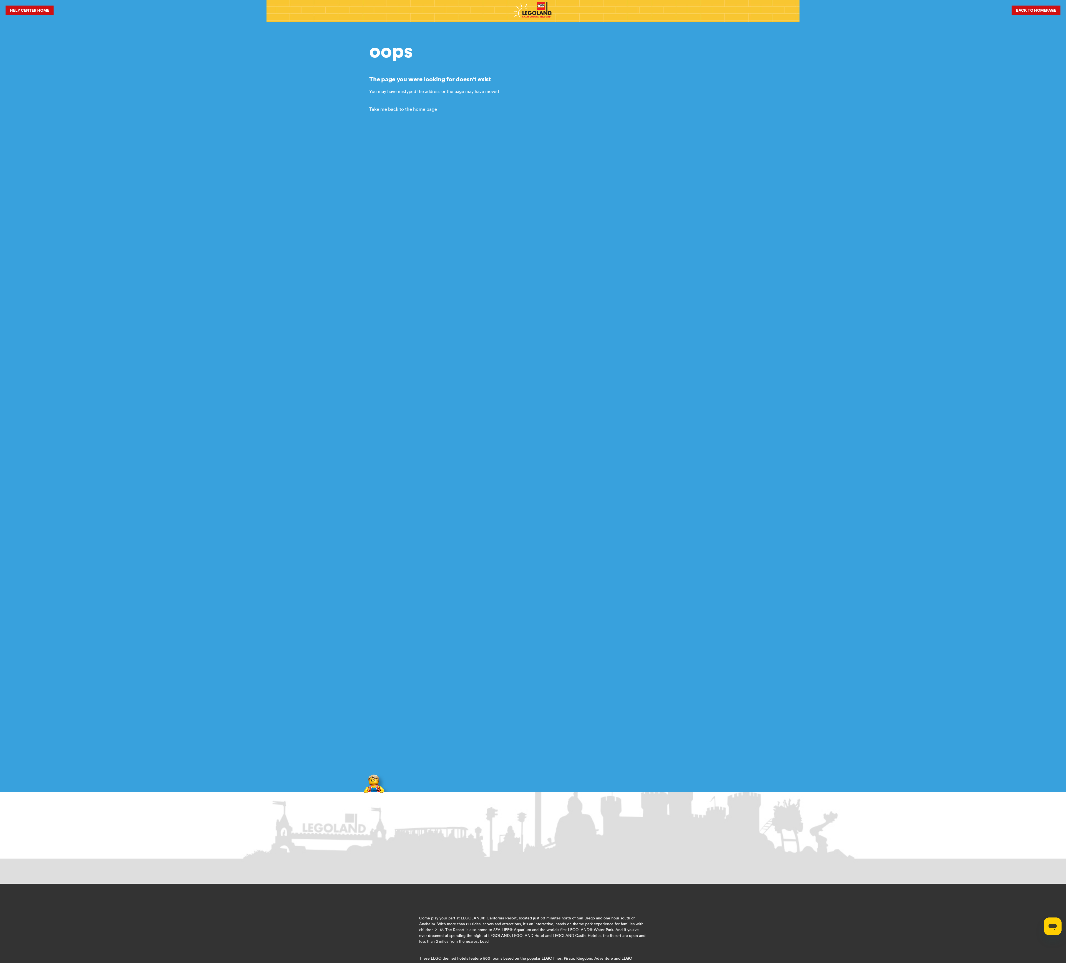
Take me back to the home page (403, 109)
